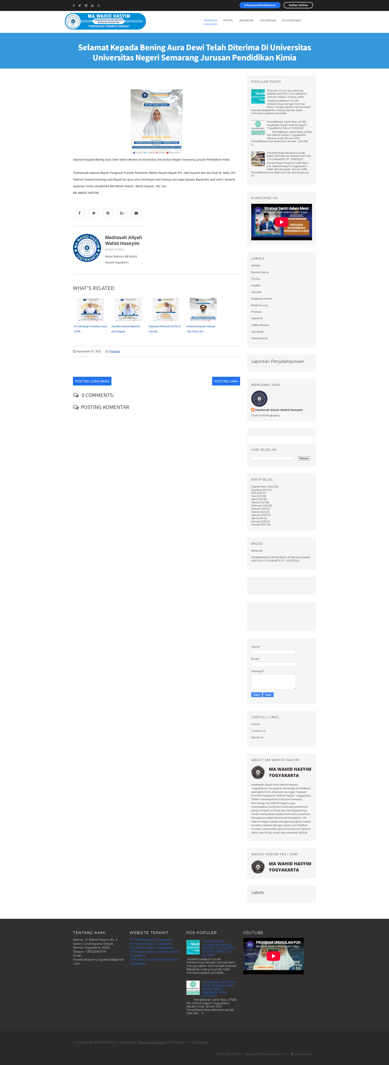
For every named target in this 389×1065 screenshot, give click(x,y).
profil (228, 20)
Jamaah (256, 292)
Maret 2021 (258, 502)
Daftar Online (298, 5)
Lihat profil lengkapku (265, 415)
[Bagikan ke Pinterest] (107, 213)
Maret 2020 (258, 511)
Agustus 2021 (259, 489)
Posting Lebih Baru (92, 381)
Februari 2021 (259, 505)
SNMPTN (257, 318)
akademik (246, 20)
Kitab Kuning (259, 305)
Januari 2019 (259, 521)
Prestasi (114, 351)
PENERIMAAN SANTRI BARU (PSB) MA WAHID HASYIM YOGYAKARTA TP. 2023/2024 (280, 559)
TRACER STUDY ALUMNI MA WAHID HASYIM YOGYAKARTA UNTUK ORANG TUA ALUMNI (287, 94)
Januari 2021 (259, 508)
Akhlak (255, 265)
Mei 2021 (256, 496)
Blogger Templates (152, 1042)
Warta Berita (259, 338)
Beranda (210, 20)
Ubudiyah (257, 331)
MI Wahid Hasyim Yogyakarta (150, 944)
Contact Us (258, 730)
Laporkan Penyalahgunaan (277, 361)
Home (255, 724)
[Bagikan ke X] (93, 213)
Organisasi (268, 20)
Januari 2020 (259, 514)
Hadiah (256, 285)
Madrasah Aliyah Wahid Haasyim (279, 409)
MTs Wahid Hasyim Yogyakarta (151, 947)
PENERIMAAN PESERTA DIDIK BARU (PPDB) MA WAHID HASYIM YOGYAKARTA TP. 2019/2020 (289, 156)
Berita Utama (260, 272)
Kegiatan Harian (261, 298)
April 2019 (257, 518)
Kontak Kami (291, 20)
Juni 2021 (256, 492)
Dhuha (255, 278)
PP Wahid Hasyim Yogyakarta (151, 940)
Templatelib (200, 1042)
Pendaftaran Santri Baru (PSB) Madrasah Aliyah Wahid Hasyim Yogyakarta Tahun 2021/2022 (287, 125)
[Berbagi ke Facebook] (79, 213)
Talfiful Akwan (260, 325)
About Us (257, 737)
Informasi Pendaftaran (260, 5)
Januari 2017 (259, 524)
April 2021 (257, 499)
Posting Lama (226, 381)
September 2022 (262, 486)
